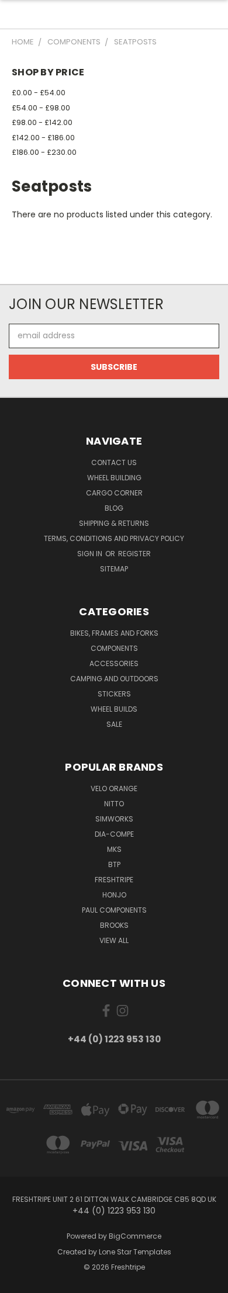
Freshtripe (114, 880)
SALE (114, 724)
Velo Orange (114, 788)
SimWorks (114, 819)
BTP (114, 864)
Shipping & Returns (114, 523)
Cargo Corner (114, 493)
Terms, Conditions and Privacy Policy (114, 538)
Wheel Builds (114, 709)
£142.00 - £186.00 (43, 137)
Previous (18, 1281)
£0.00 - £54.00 (38, 92)
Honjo (114, 895)
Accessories (114, 663)
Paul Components (114, 910)
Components (114, 648)
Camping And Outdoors (114, 679)
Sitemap (114, 569)
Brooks (114, 925)
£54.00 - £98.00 (41, 107)
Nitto (114, 804)
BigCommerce (135, 1236)
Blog (114, 508)
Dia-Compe (114, 834)
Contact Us (114, 462)
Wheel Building (114, 478)
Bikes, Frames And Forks (114, 633)
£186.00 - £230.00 (44, 152)
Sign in (90, 554)
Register (134, 554)
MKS (114, 849)
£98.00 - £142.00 (42, 122)
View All (114, 940)
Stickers (114, 694)
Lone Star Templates (135, 1252)
